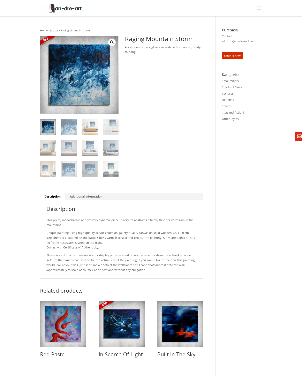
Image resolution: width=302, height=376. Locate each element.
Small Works (230, 81)
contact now (232, 56)
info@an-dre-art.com (241, 41)
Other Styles (230, 119)
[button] (112, 42)
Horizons (228, 100)
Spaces (54, 30)
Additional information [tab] (86, 196)
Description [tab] (52, 196)
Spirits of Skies (232, 87)
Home (44, 30)
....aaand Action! (233, 112)
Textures (228, 93)
